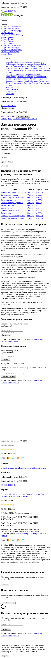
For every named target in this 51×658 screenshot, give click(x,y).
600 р (39, 213)
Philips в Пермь (7, 41)
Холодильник (44, 68)
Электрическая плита (14, 70)
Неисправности (12, 89)
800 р (39, 195)
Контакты (10, 94)
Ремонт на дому (7, 205)
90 (30, 192)
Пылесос (37, 64)
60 (30, 195)
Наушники (42, 66)
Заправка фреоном (8, 200)
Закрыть (5, 656)
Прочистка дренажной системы (14, 192)
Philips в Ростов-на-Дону (11, 26)
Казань (19, 496)
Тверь (25, 496)
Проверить (5, 359)
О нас (3, 468)
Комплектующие (12, 87)
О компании (11, 92)
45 (30, 203)
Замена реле (6, 213)
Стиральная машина (25, 64)
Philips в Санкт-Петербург (11, 31)
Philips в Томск (7, 33)
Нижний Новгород (8, 496)
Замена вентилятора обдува (12, 218)
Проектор (17, 66)
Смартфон (10, 62)
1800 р (39, 218)
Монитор (33, 66)
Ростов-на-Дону (7, 494)
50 (30, 210)
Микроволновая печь (33, 62)
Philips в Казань (7, 37)
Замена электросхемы (10, 210)
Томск (43, 494)
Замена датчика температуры (13, 216)
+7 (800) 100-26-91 (8, 11)
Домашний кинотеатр (14, 68)
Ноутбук (27, 68)
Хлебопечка (19, 62)
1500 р (39, 192)
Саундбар (27, 70)
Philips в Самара (7, 43)
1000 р (39, 216)
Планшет (34, 68)
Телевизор (25, 66)
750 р (39, 210)
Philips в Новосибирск (10, 52)
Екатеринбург (20, 494)
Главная (4, 119)
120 (31, 218)
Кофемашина (11, 64)
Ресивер (35, 70)
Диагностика (6, 208)
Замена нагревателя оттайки (12, 197)
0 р (38, 205)
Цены (35, 468)
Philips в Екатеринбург (10, 28)
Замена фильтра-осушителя (12, 203)
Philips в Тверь (7, 39)
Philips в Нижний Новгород (12, 35)
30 (30, 208)
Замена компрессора (28, 119)
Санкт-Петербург (33, 494)
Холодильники (14, 119)
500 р (39, 203)
